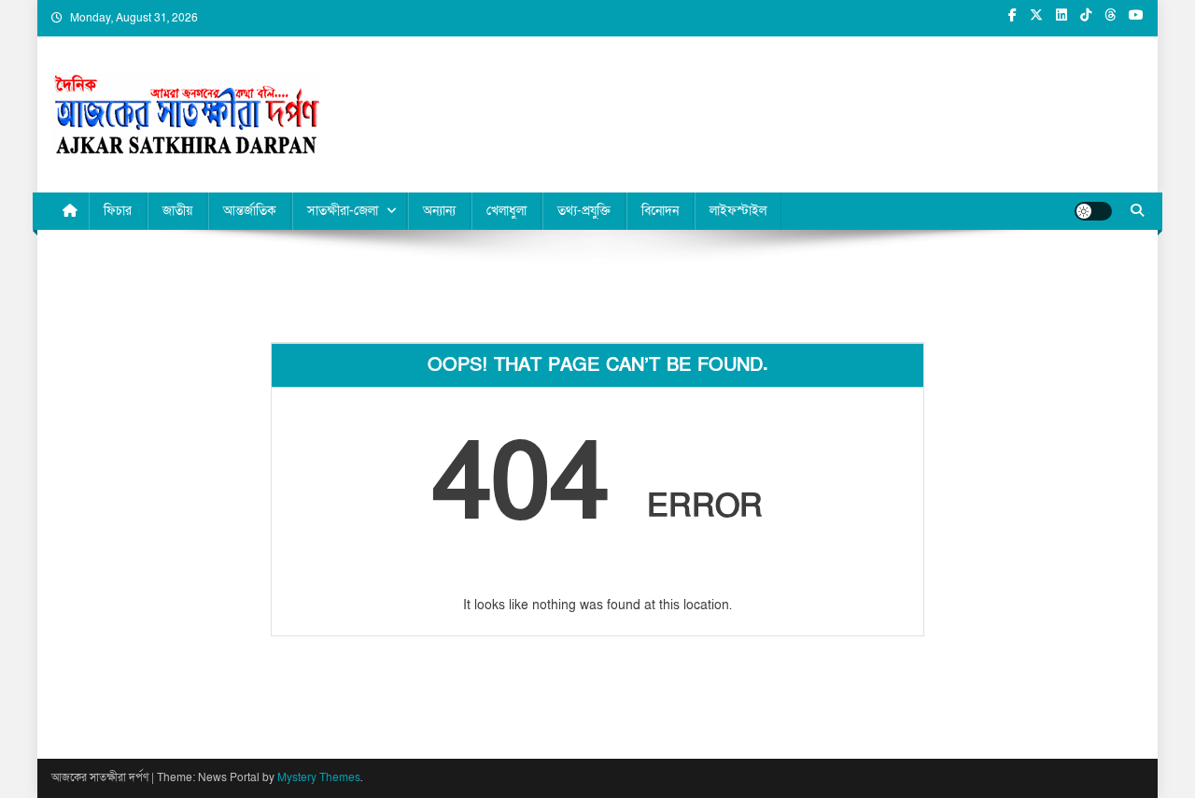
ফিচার (118, 211)
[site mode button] (1093, 211)
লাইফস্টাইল (738, 211)
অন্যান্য (439, 211)
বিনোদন (660, 211)
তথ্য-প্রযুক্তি (584, 211)
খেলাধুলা (506, 211)
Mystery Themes (318, 777)
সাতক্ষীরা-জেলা (342, 211)
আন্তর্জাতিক (249, 211)
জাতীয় (177, 211)
